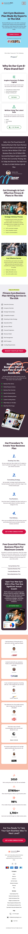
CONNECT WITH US (14, 34)
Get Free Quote (14, 881)
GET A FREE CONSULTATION (14, 532)
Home (14, 874)
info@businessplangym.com (15, 917)
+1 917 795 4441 (15, 127)
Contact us (14, 879)
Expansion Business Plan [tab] (14, 569)
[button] (14, 921)
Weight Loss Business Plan (14, 900)
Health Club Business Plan (14, 898)
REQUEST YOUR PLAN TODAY (14, 351)
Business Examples (14, 883)
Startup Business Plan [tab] (14, 566)
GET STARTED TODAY (14, 606)
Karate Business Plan (14, 894)
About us (14, 876)
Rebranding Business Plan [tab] (14, 574)
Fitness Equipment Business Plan (14, 903)
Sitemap (14, 885)
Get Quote (14, 97)
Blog (14, 888)
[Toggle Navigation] (24, 3)
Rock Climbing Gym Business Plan (14, 905)
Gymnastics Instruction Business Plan (14, 907)
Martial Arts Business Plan (14, 896)
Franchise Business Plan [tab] (14, 571)
